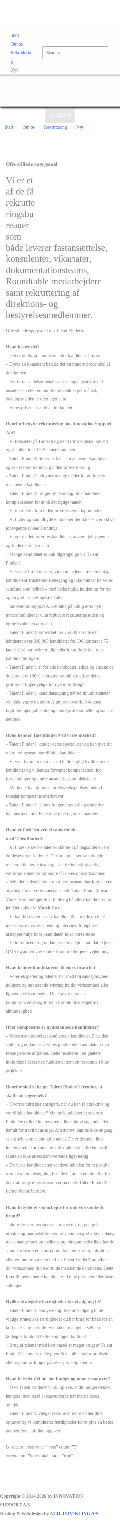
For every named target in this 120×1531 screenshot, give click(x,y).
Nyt (13, 70)
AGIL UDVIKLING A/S (74, 1513)
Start (14, 35)
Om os (16, 44)
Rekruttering (20, 57)
